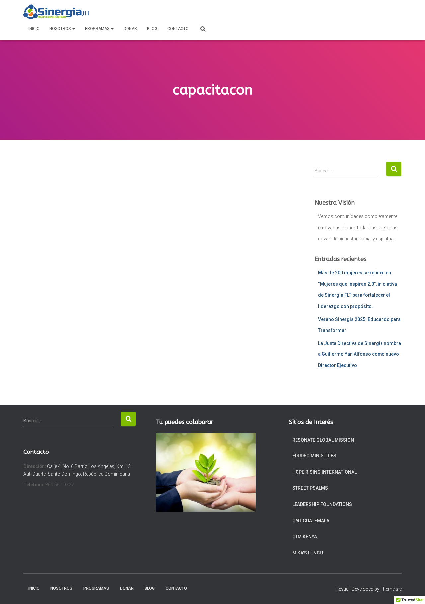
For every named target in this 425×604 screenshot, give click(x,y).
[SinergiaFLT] (56, 11)
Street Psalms (310, 488)
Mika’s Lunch (307, 552)
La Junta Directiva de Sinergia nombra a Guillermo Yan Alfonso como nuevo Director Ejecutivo (359, 354)
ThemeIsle (391, 589)
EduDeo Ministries (314, 455)
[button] (73, 28)
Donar (130, 28)
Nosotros (60, 28)
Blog (152, 28)
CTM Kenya (304, 536)
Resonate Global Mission (323, 440)
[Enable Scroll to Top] (411, 590)
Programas (97, 28)
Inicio (34, 28)
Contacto (178, 28)
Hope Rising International (324, 472)
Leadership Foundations (322, 504)
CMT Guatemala (310, 520)
